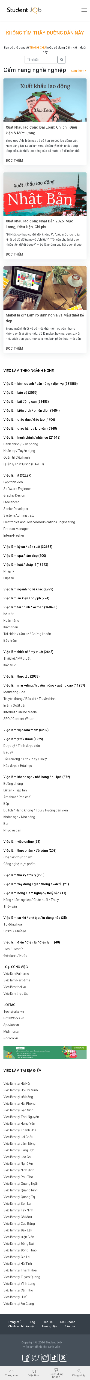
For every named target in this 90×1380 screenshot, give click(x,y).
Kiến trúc (9, 665)
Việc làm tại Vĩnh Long (19, 1283)
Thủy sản (10, 906)
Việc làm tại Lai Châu (18, 1137)
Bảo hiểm (10, 640)
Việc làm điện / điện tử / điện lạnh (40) (31, 942)
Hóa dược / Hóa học (17, 766)
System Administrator (19, 515)
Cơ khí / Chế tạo (14, 931)
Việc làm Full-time (16, 973)
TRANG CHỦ (38, 47)
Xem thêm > (79, 70)
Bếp (6, 803)
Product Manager (16, 529)
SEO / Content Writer (18, 719)
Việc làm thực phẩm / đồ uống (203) (30, 850)
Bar (6, 823)
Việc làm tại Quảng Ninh (20, 1190)
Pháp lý (8, 571)
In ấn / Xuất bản (14, 705)
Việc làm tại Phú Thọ (18, 1177)
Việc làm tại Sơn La (17, 1203)
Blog (32, 1322)
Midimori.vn (11, 1031)
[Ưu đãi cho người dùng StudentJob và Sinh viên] (45, 1052)
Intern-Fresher (13, 535)
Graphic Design (14, 495)
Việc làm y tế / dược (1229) (23, 739)
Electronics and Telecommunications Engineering (39, 522)
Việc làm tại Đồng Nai (18, 1243)
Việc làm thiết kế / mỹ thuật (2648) (28, 652)
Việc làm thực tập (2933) (21, 676)
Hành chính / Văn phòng (20, 444)
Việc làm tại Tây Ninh (18, 1210)
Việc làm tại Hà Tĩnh (17, 1263)
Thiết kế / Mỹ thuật (16, 658)
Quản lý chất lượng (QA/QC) (23, 464)
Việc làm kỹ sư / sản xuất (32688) (27, 547)
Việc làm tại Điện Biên (18, 1237)
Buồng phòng (13, 783)
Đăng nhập (78, 1375)
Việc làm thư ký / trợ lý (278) (24, 875)
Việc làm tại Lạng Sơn (18, 1150)
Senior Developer (15, 509)
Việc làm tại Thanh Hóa (20, 1270)
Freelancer (11, 502)
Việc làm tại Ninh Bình (18, 1170)
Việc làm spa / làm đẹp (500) (24, 556)
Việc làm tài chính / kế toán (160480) (30, 607)
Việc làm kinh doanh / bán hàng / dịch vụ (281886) (40, 383)
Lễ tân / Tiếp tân (15, 790)
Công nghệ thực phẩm (19, 864)
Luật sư (8, 578)
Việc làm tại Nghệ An (18, 1163)
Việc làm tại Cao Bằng (19, 1223)
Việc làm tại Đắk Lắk (17, 1230)
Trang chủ (14, 1322)
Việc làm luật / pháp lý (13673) (25, 564)
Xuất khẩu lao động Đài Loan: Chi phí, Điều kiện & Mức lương (41, 130)
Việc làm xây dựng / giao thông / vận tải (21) (36, 884)
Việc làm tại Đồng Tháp (20, 1250)
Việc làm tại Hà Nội (16, 1083)
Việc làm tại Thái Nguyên (21, 1117)
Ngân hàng (11, 620)
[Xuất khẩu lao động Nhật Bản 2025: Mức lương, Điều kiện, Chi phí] (45, 199)
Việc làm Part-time (16, 980)
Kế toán (8, 614)
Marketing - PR (14, 692)
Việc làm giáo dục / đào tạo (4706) (29, 419)
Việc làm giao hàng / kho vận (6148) (30, 428)
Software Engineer (17, 489)
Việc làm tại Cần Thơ (18, 1290)
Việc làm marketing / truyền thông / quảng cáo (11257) (44, 685)
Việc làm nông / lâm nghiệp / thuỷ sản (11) (34, 893)
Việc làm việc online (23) (21, 841)
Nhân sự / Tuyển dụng (19, 451)
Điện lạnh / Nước (15, 955)
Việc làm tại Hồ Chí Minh (20, 1090)
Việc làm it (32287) (17, 475)
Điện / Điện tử (13, 949)
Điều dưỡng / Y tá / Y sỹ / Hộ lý (25, 759)
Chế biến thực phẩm (17, 857)
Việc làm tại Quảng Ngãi (20, 1183)
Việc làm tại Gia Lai (16, 1257)
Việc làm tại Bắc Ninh (18, 1110)
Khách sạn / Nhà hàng (19, 817)
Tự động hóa (12, 924)
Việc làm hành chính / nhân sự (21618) (31, 437)
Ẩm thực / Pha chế (16, 797)
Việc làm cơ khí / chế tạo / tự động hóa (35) (35, 918)
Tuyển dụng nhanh (56, 1375)
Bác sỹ (8, 752)
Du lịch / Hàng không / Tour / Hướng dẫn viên (35, 810)
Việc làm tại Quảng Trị (19, 1197)
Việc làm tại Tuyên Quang (21, 1277)
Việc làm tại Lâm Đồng (19, 1143)
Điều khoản (67, 1322)
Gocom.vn (10, 1038)
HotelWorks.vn (13, 1018)
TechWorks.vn (13, 1011)
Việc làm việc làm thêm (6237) (26, 730)
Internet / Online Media (20, 712)
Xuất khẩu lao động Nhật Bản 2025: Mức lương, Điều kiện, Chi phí (39, 224)
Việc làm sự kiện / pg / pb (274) (26, 598)
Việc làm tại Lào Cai (17, 1157)
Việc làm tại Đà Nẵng (18, 1097)
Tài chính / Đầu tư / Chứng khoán (27, 634)
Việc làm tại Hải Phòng (19, 1103)
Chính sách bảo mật (21, 1326)
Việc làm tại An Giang (18, 1303)
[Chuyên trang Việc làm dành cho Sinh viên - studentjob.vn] (24, 10)
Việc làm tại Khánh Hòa (19, 1130)
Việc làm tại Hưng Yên (19, 1123)
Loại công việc (15, 967)
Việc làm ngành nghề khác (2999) (28, 589)
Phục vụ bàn (12, 830)
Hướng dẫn (49, 1326)
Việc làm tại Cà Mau (17, 1217)
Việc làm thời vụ (14, 987)
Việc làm (33, 1375)
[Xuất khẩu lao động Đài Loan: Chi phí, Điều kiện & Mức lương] (45, 105)
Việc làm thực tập (16, 993)
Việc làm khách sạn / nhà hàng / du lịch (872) (36, 777)
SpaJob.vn (11, 1025)
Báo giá (70, 1326)
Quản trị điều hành (16, 457)
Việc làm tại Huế (14, 1297)
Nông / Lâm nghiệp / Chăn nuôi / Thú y (31, 900)
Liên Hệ (48, 1322)
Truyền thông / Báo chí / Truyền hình (29, 699)
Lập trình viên (13, 482)
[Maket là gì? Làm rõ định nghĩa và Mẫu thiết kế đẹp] (45, 293)
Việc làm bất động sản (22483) (26, 401)
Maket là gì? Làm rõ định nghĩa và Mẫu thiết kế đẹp (45, 318)
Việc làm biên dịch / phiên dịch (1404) (31, 410)
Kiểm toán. (11, 627)
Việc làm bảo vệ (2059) (20, 392)
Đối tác (9, 1005)
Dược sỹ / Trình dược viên (21, 746)
